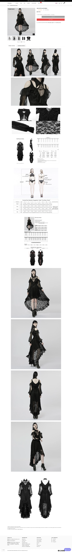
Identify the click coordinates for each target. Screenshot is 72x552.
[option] (21, 22)
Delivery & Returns (47, 14)
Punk (21, 3)
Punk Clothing (39, 540)
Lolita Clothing (39, 541)
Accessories (34, 3)
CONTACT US (24, 540)
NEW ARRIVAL (40, 3)
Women (28, 3)
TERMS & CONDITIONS (25, 545)
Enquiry (53, 14)
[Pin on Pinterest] (23, 42)
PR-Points (23, 541)
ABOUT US (23, 539)
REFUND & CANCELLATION (26, 544)
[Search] (58, 3)
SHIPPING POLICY (24, 542)
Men (24, 3)
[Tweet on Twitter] (21, 42)
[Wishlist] (62, 3)
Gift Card (38, 546)
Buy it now (51, 19)
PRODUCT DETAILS (12, 45)
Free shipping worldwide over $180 (36, 0)
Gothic (17, 3)
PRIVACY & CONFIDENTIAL (26, 546)
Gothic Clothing (39, 539)
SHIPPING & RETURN (21, 45)
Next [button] (34, 22)
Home (8, 5)
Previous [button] (8, 22)
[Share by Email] (24, 42)
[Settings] (60, 3)
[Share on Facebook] (20, 42)
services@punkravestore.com (14, 539)
